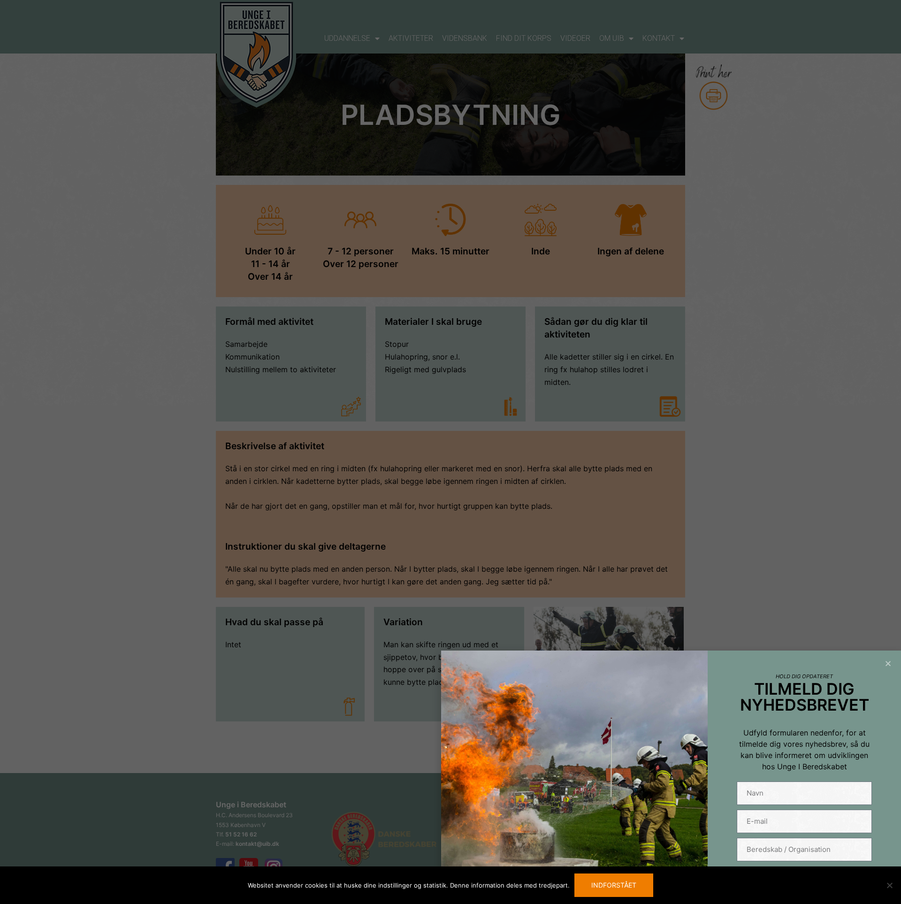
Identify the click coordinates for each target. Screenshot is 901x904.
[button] (888, 663)
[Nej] (889, 885)
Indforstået (613, 885)
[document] (450, 452)
